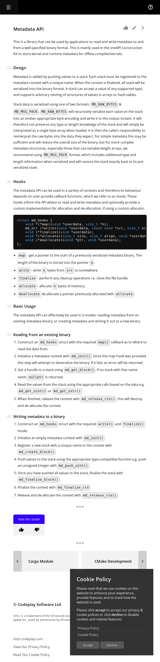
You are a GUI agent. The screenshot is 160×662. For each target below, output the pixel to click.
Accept (88, 645)
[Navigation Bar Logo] (9, 7)
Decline (112, 645)
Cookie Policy (88, 635)
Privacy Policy (88, 628)
